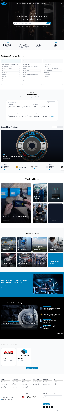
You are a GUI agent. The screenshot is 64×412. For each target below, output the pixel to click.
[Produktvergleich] (57, 4)
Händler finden (57, 0)
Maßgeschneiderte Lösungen (57, 384)
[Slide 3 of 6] (55, 160)
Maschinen (19, 106)
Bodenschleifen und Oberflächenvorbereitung (26, 113)
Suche (49, 23)
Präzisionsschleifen (4, 384)
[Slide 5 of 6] (59, 160)
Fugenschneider (37, 116)
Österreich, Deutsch (5, 0)
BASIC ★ (36, 109)
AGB (55, 410)
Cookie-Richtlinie (41, 410)
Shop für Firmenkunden (6, 288)
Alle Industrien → (47, 83)
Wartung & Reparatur (26, 381)
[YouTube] (47, 407)
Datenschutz (35, 410)
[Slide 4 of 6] (57, 160)
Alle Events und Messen (31, 368)
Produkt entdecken (7, 160)
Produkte (22, 26)
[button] (7, 166)
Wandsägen (3, 386)
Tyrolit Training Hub (25, 386)
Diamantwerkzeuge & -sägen (42, 113)
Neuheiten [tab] (54, 126)
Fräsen (24, 116)
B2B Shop (38, 26)
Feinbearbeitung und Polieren (14, 116)
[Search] (62, 4)
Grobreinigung (46, 116)
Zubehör (26, 106)
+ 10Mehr (52, 116)
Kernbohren (3, 381)
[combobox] (29, 23)
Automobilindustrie (15, 381)
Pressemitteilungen (46, 384)
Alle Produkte (3, 387)
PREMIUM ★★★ (37, 106)
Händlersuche (34, 26)
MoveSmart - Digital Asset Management (36, 384)
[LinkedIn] (49, 407)
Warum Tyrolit (56, 385)
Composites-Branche (16, 383)
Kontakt (61, 0)
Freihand (30, 116)
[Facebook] (44, 407)
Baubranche (14, 384)
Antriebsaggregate (12, 113)
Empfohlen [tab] (60, 126)
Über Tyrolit (45, 381)
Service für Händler (25, 387)
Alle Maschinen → (26, 83)
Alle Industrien (14, 387)
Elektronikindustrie (15, 386)
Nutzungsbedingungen (49, 410)
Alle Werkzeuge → (5, 83)
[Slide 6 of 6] (61, 160)
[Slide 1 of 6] (51, 160)
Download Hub (28, 26)
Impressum (30, 410)
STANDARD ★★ (46, 106)
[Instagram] (52, 407)
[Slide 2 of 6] (53, 160)
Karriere (44, 383)
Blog (46, 26)
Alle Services (24, 389)
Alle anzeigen (59, 333)
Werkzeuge (12, 106)
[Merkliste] (60, 4)
